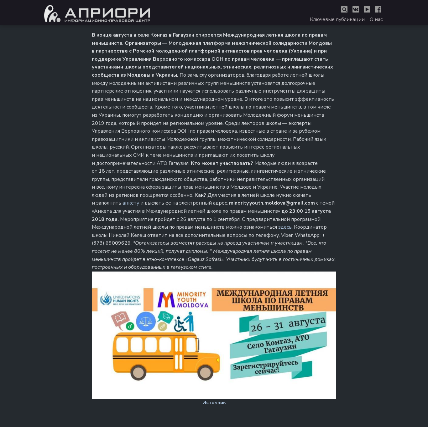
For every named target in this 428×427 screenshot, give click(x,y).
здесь (285, 227)
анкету (131, 203)
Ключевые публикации (337, 19)
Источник (214, 402)
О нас (376, 19)
